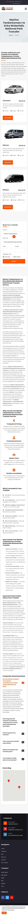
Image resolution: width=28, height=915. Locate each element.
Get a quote (4, 862)
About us (3, 857)
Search (14, 261)
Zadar (2, 878)
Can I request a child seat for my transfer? (10, 759)
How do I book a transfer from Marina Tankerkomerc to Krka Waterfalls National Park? (11, 682)
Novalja (3, 883)
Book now (8, 118)
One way (7, 257)
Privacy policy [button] (11, 910)
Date (4, 246)
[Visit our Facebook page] (3, 897)
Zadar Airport (4, 872)
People (17, 246)
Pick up (5, 229)
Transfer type (7, 254)
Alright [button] (4, 912)
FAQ (2, 854)
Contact (3, 860)
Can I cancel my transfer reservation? (11, 742)
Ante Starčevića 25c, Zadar (15, 835)
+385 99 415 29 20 (16, 3)
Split (2, 880)
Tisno (2, 886)
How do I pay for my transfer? (9, 734)
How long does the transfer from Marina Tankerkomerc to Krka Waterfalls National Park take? (10, 722)
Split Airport (4, 875)
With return (16, 257)
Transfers (3, 851)
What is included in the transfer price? (10, 750)
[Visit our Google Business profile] (11, 897)
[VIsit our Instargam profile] (7, 897)
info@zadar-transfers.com (14, 1)
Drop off (5, 238)
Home (10, 35)
